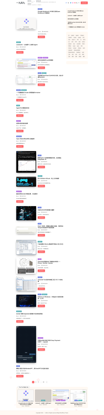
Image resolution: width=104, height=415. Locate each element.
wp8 (83, 52)
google (79, 37)
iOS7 (76, 41)
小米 (79, 54)
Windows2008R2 (77, 50)
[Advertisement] (51, 22)
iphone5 (70, 43)
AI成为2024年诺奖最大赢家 (46, 210)
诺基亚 (80, 56)
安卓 (76, 54)
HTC (83, 37)
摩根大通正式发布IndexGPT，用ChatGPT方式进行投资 (32, 368)
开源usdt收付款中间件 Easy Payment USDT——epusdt (49, 341)
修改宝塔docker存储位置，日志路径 (26, 194)
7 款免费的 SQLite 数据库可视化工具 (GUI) (50, 244)
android (72, 35)
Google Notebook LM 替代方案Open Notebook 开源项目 (49, 12)
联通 (72, 56)
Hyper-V (73, 39)
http (69, 39)
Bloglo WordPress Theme (62, 412)
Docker (75, 37)
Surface (70, 48)
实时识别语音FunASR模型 (45, 60)
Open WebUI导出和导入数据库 (25, 139)
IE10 (77, 39)
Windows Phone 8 (72, 52)
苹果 (76, 56)
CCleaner (82, 35)
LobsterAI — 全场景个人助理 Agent (27, 44)
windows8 (70, 50)
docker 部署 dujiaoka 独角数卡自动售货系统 (29, 314)
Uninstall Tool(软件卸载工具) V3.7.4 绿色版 (50, 280)
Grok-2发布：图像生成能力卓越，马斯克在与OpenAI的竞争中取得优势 (50, 226)
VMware (79, 48)
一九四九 (20, 3)
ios (69, 41)
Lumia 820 (78, 43)
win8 (84, 48)
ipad (79, 41)
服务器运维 (45, 57)
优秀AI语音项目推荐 (22, 123)
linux (74, 43)
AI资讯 (39, 73)
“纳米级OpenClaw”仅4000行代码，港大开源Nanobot (50, 76)
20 (43, 382)
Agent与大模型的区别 (22, 108)
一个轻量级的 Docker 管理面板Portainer (28, 92)
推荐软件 (40, 9)
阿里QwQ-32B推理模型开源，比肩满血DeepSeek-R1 (49, 158)
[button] (84, 3)
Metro (83, 43)
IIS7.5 (84, 39)
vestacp (74, 48)
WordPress (78, 52)
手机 (69, 56)
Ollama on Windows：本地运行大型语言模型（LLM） (50, 297)
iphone (83, 41)
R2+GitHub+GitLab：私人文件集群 (48, 178)
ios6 (72, 41)
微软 (83, 54)
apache (77, 35)
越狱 (83, 56)
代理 (72, 54)
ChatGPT (70, 37)
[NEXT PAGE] (47, 382)
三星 (69, 54)
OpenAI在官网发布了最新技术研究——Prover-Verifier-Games (49, 262)
